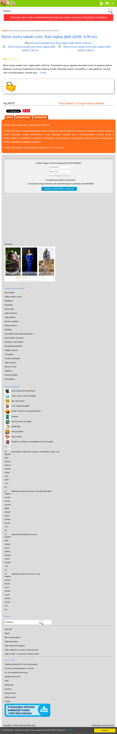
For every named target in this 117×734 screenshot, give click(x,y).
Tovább (42, 72)
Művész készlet (10, 367)
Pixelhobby (9, 244)
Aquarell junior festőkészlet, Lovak (24, 534)
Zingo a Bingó (16, 437)
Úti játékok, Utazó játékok (14, 342)
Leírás (9, 117)
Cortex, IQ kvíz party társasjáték (23, 396)
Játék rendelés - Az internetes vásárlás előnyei (22, 654)
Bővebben (69, 730)
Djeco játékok (10, 292)
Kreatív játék (9, 309)
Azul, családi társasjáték (20, 406)
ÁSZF (7, 681)
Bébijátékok (9, 301)
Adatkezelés (9, 685)
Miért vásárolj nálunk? (13, 637)
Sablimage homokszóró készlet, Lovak (25, 574)
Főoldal (5, 31)
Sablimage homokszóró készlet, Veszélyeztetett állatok (31, 491)
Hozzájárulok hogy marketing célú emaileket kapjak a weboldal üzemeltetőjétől (61, 184)
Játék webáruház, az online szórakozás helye (22, 650)
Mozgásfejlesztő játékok (13, 346)
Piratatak (14, 416)
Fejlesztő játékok (11, 313)
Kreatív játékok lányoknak (14, 338)
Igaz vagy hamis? (18, 401)
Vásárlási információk (12, 677)
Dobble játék (16, 426)
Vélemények (40, 117)
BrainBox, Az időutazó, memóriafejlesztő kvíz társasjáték (32, 442)
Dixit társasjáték (17, 431)
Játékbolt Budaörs (11, 641)
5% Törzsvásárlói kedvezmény (16, 672)
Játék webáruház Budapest (15, 646)
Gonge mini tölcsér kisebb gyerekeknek (26, 411)
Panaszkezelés (10, 693)
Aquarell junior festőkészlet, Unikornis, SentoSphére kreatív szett (35, 452)
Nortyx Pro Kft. (108, 725)
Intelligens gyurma (11, 350)
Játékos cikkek (10, 697)
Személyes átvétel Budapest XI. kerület (19, 668)
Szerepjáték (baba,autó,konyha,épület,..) (20, 334)
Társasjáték (9, 354)
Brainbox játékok (11, 325)
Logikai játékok (10, 317)
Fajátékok (8, 371)
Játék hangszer (10, 362)
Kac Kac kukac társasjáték (21, 421)
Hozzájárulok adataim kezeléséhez (61, 180)
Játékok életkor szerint (13, 297)
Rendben (105, 730)
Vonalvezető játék (11, 375)
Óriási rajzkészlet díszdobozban (23, 391)
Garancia (8, 689)
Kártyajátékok (10, 379)
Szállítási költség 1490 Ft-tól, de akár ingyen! (21, 664)
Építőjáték (8, 330)
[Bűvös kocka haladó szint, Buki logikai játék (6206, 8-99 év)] (58, 43)
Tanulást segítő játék (12, 358)
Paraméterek (23, 117)
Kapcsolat (8, 629)
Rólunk (7, 633)
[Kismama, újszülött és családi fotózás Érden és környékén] (30, 281)
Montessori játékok (12, 321)
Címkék (7, 701)
